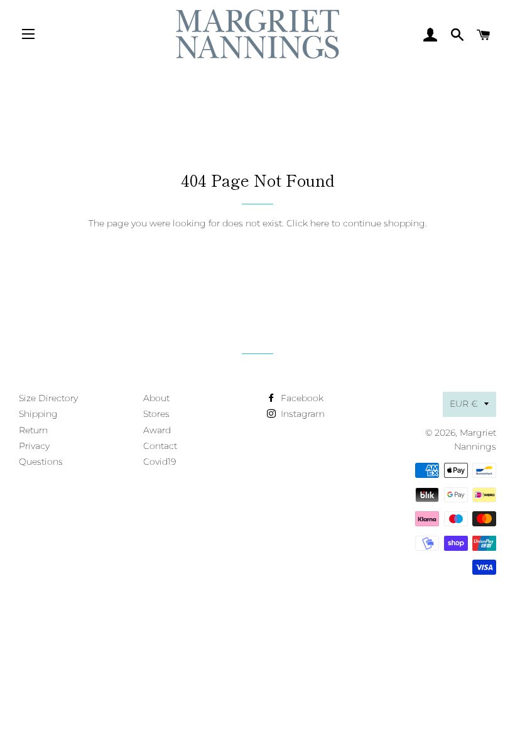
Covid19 (159, 461)
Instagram (301, 413)
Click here (307, 223)
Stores (156, 413)
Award (157, 430)
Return (33, 430)
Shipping (38, 413)
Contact (160, 445)
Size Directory (48, 398)
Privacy (34, 445)
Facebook (300, 398)
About (156, 398)
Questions (41, 461)
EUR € (464, 403)
